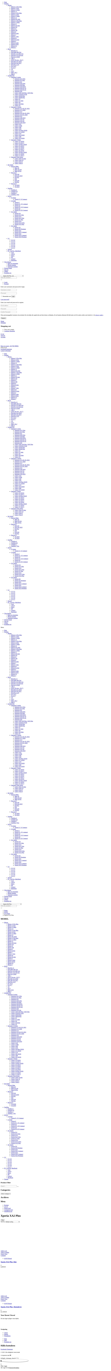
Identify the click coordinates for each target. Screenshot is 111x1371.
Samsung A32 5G (19, 119)
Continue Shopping (9, 331)
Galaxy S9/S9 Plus (20, 96)
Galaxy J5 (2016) (19, 147)
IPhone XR (14, 30)
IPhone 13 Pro (15, 8)
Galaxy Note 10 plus (20, 158)
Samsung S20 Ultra (20, 83)
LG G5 (13, 244)
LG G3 (13, 241)
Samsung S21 (18, 82)
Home (6, 910)
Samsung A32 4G (19, 121)
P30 (16, 179)
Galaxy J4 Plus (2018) (21, 144)
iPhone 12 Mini (15, 16)
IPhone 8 (13, 32)
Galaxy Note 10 (19, 160)
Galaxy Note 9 (19, 162)
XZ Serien (14, 226)
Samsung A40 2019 (20, 118)
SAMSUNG (11, 75)
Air (12, 69)
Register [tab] (6, 284)
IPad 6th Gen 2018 (16, 61)
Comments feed (8, 1210)
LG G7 (13, 248)
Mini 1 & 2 (14, 72)
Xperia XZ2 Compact (21, 235)
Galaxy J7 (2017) (19, 155)
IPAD (9, 49)
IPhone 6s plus (15, 39)
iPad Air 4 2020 (15, 57)
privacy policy (99, 315)
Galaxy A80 (18, 136)
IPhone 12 (14, 18)
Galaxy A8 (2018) (20, 135)
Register (3, 318)
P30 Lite (17, 180)
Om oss (6, 269)
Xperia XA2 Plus (19, 224)
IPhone (10, 5)
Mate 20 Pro (18, 171)
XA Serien (14, 212)
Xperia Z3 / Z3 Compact (21, 207)
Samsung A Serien (16, 107)
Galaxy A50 (18, 129)
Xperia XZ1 (18, 230)
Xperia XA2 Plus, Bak (9, 1262)
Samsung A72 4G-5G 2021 (22, 108)
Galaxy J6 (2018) (19, 151)
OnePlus (10, 188)
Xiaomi (10, 249)
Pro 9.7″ (13, 68)
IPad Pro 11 (14, 50)
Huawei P (14, 172)
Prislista (6, 3)
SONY (10, 196)
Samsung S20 (18, 91)
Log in (6, 1206)
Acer (12, 252)
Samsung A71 (18, 111)
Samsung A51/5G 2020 (21, 115)
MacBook (14, 260)
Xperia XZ (18, 227)
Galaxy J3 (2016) (19, 141)
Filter (2, 1220)
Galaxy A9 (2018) (20, 138)
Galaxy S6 (17, 102)
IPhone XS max (15, 25)
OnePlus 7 (14, 193)
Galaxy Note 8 (19, 163)
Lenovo (13, 259)
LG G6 (13, 246)
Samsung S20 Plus (20, 85)
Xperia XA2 (18, 221)
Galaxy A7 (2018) (20, 132)
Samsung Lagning (13, 266)
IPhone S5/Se (15, 44)
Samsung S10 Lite (16, 1010)
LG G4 (13, 243)
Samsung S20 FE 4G (20, 90)
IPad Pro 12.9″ (15, 64)
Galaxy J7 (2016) (19, 154)
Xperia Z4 (17, 208)
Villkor (6, 271)
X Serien (13, 198)
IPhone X (13, 28)
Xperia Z (17, 202)
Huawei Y (14, 183)
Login (13, 296)
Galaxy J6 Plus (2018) (21, 152)
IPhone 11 (14, 24)
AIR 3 (13, 58)
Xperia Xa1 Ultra (19, 218)
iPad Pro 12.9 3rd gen (17, 55)
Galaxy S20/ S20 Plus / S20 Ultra (24, 93)
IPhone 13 (14, 11)
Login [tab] (5, 282)
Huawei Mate (15, 166)
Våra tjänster (7, 262)
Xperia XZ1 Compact (21, 232)
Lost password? (5, 299)
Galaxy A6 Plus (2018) (21, 130)
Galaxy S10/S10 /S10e (21, 94)
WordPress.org (8, 1211)
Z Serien (13, 201)
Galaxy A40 (18, 127)
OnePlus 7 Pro (15, 194)
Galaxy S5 (17, 105)
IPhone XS (14, 27)
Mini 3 (13, 74)
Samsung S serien (16, 77)
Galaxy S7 (17, 99)
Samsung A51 (18, 116)
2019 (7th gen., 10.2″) (17, 60)
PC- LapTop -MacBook (14, 251)
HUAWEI (10, 165)
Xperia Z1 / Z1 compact (21, 204)
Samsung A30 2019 (20, 122)
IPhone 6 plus (15, 43)
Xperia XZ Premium (20, 229)
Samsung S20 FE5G (20, 86)
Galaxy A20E (18, 126)
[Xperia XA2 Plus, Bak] (16, 1248)
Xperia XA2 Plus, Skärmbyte (11, 1307)
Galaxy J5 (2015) (19, 146)
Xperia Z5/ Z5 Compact (21, 210)
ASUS (13, 254)
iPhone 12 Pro (15, 14)
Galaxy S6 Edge (19, 104)
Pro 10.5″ (13, 66)
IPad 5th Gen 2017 (16, 63)
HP (12, 257)
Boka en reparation (13, 263)
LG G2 (13, 240)
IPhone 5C (14, 46)
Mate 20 (17, 168)
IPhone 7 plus (15, 36)
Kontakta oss (7, 273)
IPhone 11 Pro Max (16, 21)
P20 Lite (17, 174)
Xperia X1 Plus (19, 219)
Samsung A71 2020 (20, 110)
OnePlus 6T (14, 191)
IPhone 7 (13, 35)
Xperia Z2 (17, 205)
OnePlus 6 (14, 190)
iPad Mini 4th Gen (16, 52)
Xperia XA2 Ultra (20, 223)
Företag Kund (8, 268)
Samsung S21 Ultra (20, 79)
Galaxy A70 (18, 133)
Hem (5, 2)
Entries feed (7, 1208)
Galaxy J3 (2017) (19, 143)
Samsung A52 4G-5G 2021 (22, 113)
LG (9, 238)
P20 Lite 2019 (18, 176)
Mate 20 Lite (18, 169)
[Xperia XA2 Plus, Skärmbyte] (16, 1293)
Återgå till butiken (14, 1367)
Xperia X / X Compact (21, 199)
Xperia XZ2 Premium (21, 237)
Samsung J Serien (16, 140)
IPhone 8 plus (15, 33)
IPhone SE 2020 (15, 19)
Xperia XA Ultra (19, 215)
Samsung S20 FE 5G (20, 88)
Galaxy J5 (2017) (19, 149)
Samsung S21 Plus (20, 80)
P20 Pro (17, 177)
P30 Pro (17, 182)
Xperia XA (18, 213)
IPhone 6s (14, 38)
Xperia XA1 (18, 216)
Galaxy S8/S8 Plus (20, 97)
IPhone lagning (12, 265)
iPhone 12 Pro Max (16, 13)
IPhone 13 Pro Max (16, 7)
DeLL (12, 255)
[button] (2, 334)
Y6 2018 (17, 185)
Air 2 (12, 71)
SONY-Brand (8, 1258)
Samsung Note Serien (17, 157)
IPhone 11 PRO (15, 22)
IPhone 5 (13, 47)
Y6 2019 (17, 187)
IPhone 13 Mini (15, 10)
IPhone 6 (13, 41)
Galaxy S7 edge (19, 100)
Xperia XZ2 (18, 233)
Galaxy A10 (18, 124)
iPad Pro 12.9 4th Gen (17, 54)
